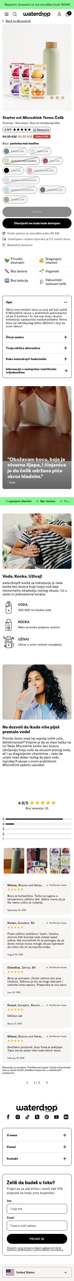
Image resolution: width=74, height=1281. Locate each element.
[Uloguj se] (59, 14)
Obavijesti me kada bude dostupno (37, 223)
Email (10, 1217)
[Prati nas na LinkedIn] (66, 1117)
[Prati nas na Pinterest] (47, 1117)
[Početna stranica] (37, 14)
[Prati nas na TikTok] (27, 1117)
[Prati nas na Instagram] (18, 1117)
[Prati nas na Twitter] (37, 1117)
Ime (9, 1201)
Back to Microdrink (18, 21)
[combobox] (37, 1272)
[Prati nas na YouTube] (56, 1117)
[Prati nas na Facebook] (8, 1117)
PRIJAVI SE (37, 1239)
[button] (6, 14)
